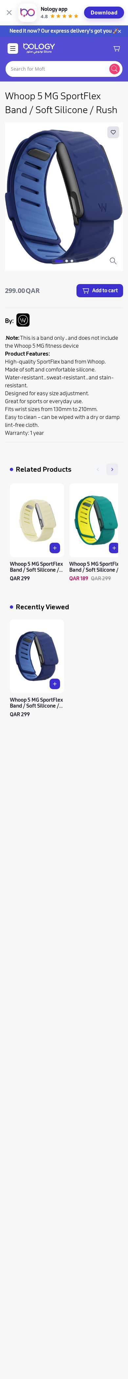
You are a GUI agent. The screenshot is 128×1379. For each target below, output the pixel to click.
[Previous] (98, 469)
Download (104, 12)
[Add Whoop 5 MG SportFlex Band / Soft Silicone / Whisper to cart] (55, 548)
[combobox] (56, 69)
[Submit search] (114, 69)
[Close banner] (9, 12)
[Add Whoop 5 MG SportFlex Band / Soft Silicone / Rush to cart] (55, 684)
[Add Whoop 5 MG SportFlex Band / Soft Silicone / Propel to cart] (114, 548)
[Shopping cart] (116, 48)
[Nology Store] (39, 48)
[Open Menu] (13, 48)
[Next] (112, 469)
